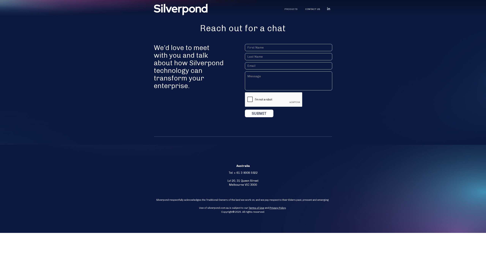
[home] (180, 9)
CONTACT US (312, 9)
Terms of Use (256, 207)
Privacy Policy (278, 207)
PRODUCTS (291, 9)
